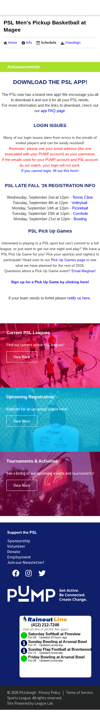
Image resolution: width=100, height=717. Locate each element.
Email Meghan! (84, 271)
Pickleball (80, 208)
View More (21, 356)
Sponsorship (18, 541)
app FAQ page (53, 110)
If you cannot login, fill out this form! (50, 171)
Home (12, 42)
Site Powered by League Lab (30, 703)
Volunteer (16, 546)
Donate (13, 551)
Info (29, 42)
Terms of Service (79, 692)
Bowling (80, 219)
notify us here (78, 298)
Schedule (48, 42)
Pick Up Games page (68, 260)
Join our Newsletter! (25, 562)
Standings (73, 42)
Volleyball (79, 202)
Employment (19, 557)
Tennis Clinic (82, 197)
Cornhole (80, 213)
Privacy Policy (49, 692)
